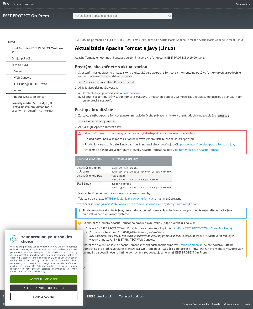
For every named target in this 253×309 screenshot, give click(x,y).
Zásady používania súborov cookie (231, 304)
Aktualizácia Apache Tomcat (178, 40)
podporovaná (131, 93)
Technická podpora (131, 296)
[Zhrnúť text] (245, 47)
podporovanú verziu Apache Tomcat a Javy (207, 144)
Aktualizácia (149, 40)
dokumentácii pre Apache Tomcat (197, 150)
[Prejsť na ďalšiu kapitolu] (83, 267)
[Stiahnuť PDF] (239, 47)
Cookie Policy (38, 271)
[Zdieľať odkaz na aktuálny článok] (234, 47)
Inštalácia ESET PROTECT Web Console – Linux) (202, 228)
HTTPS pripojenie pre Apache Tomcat (129, 198)
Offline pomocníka (190, 245)
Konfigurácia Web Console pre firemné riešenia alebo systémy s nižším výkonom (146, 204)
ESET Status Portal (99, 296)
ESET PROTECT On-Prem (26, 15)
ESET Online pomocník (89, 40)
